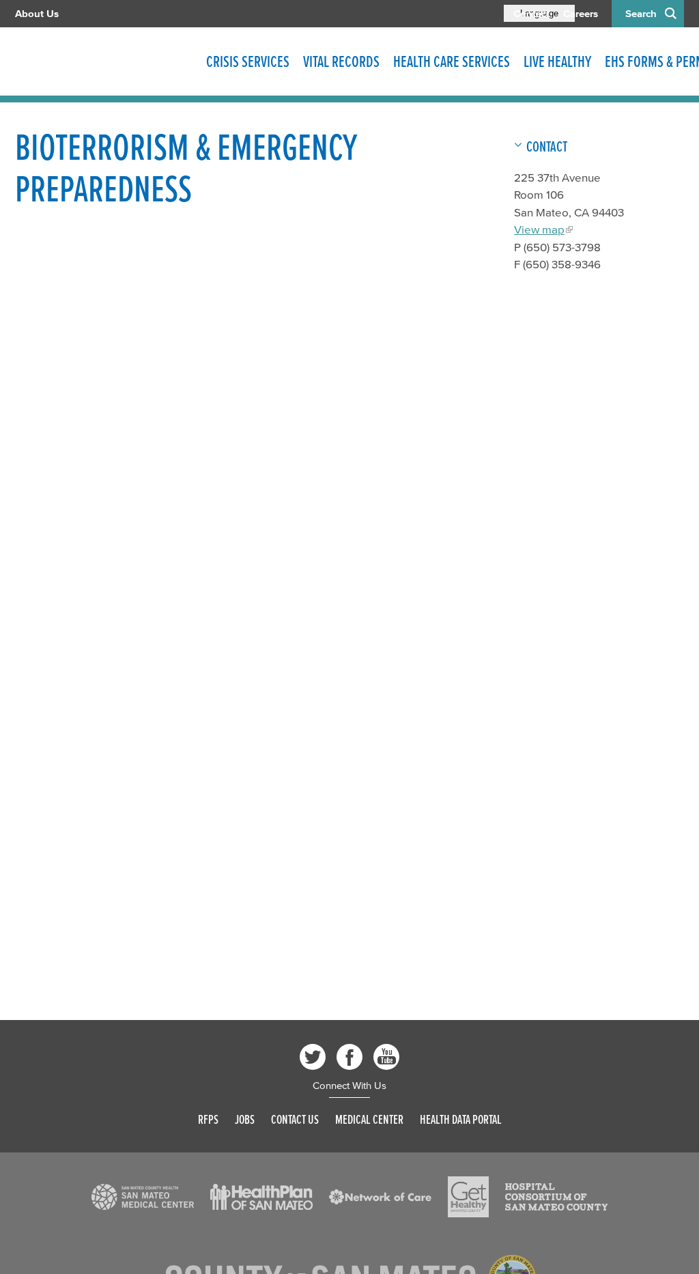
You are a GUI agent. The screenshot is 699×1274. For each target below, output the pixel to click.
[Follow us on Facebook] (349, 1057)
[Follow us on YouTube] (386, 1057)
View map (539, 229)
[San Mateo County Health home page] (103, 61)
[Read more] (142, 1197)
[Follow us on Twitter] (313, 1057)
